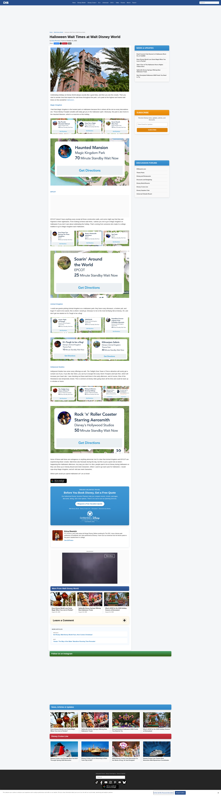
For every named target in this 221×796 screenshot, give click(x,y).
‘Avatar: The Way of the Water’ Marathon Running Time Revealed (74, 640)
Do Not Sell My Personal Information (163, 792)
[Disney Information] (6, 2)
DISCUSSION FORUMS (146, 163)
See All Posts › (69, 540)
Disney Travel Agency (111, 773)
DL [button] (99, 2)
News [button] (74, 2)
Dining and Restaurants (144, 176)
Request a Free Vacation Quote (90, 504)
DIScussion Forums (100, 773)
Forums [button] (123, 2)
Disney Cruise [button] (92, 2)
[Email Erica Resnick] (65, 543)
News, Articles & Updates (62, 707)
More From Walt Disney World (65, 588)
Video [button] (117, 2)
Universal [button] (105, 2)
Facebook (56, 43)
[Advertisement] (90, 206)
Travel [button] (134, 2)
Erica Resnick (56, 40)
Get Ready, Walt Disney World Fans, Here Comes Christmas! (72, 633)
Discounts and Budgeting (144, 179)
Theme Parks (140, 172)
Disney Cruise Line (142, 187)
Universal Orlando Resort (144, 194)
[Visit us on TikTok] (97, 782)
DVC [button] (111, 2)
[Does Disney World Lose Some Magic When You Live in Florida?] (63, 599)
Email (69, 43)
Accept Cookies (180, 792)
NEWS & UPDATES (145, 48)
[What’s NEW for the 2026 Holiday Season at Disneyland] (116, 599)
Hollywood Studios (57, 367)
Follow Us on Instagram (61, 654)
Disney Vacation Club (143, 190)
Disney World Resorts (143, 183)
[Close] (218, 793)
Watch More (109, 556)
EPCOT (53, 192)
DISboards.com (141, 169)
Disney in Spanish (121, 773)
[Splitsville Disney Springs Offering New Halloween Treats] (89, 599)
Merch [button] (128, 2)
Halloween (70, 100)
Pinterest (65, 43)
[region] (110, 793)
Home (51, 32)
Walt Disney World (58, 32)
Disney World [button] (81, 2)
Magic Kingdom (56, 105)
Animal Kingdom (56, 304)
